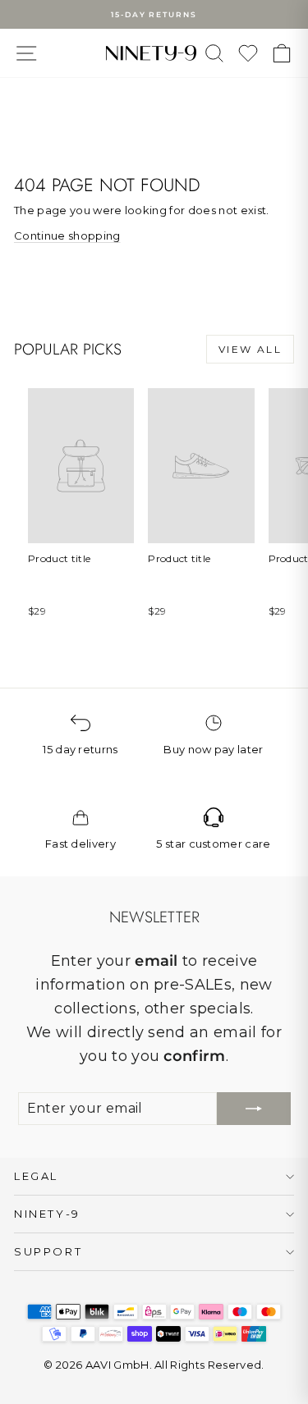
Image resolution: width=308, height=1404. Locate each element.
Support (48, 1251)
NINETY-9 (47, 1213)
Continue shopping (67, 235)
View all (250, 349)
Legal (36, 1175)
